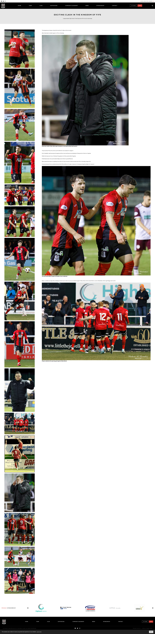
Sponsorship (100, 5)
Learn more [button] (39, 631)
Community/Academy (71, 5)
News (87, 5)
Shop (140, 5)
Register (146, 1)
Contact (114, 5)
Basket (151, 1)
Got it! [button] (151, 631)
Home (19, 5)
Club (41, 5)
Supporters (53, 5)
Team (30, 5)
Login (141, 1)
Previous (27, 608)
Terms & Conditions (147, 628)
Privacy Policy (137, 628)
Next (152, 608)
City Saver (133, 5)
